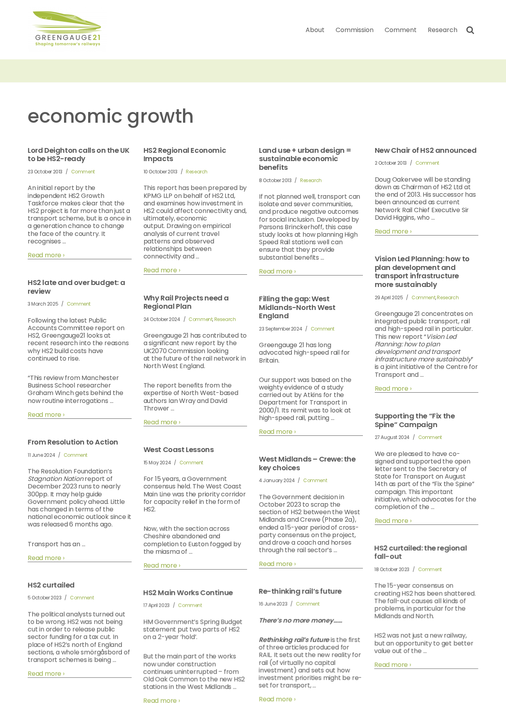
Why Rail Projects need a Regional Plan (186, 302)
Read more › (46, 255)
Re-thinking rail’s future (300, 591)
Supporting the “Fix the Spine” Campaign (415, 420)
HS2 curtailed (51, 585)
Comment (401, 29)
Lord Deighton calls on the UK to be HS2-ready (78, 154)
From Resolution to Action (73, 442)
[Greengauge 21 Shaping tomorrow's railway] (69, 29)
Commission (355, 29)
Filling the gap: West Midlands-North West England (297, 307)
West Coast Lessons (178, 449)
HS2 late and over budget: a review (76, 286)
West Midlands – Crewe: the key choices (307, 463)
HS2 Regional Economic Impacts (184, 154)
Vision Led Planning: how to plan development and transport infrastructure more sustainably (422, 272)
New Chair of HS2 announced (426, 150)
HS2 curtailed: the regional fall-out (421, 552)
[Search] (470, 30)
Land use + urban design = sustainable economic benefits (305, 159)
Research (442, 29)
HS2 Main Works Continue (188, 593)
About (315, 29)
